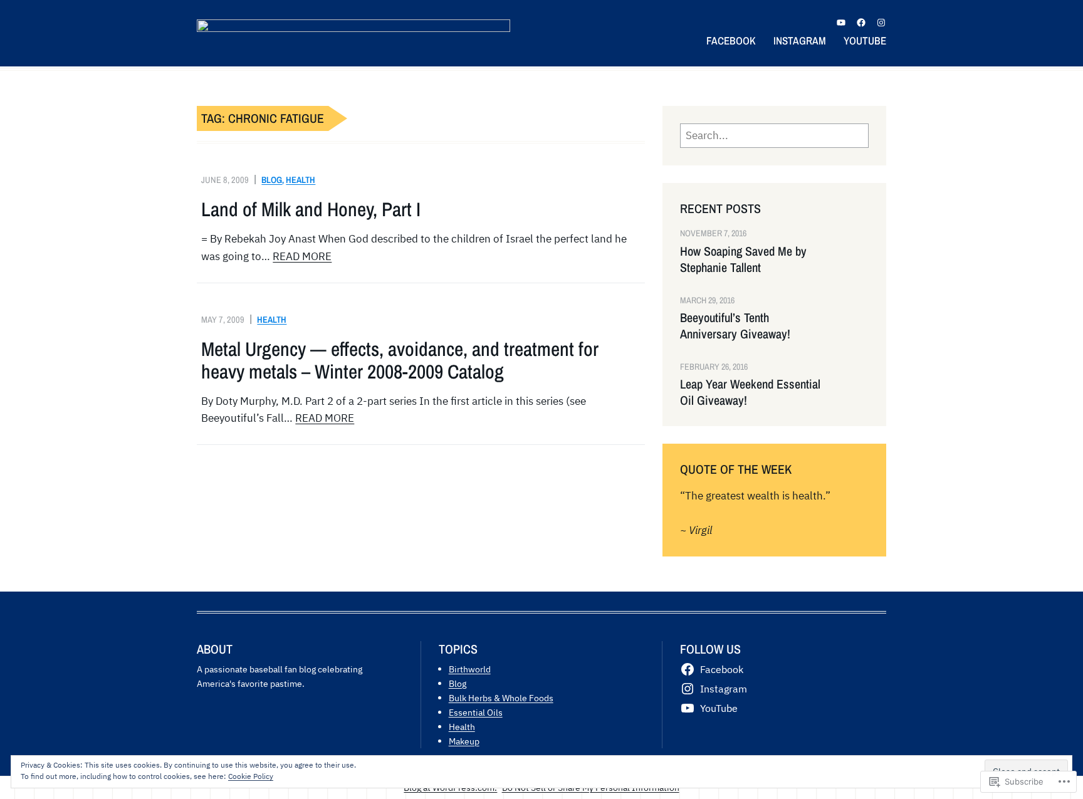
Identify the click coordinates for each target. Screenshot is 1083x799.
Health (300, 179)
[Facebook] (861, 23)
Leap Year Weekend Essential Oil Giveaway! (750, 392)
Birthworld (470, 669)
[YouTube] (841, 23)
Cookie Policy (250, 776)
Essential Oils (476, 712)
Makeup (464, 741)
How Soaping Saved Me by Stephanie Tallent (743, 259)
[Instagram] (881, 23)
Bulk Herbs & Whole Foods (501, 698)
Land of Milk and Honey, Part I (311, 209)
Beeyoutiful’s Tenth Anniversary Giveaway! (735, 326)
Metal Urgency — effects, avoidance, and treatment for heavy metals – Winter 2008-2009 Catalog (400, 360)
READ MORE (302, 256)
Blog (271, 179)
